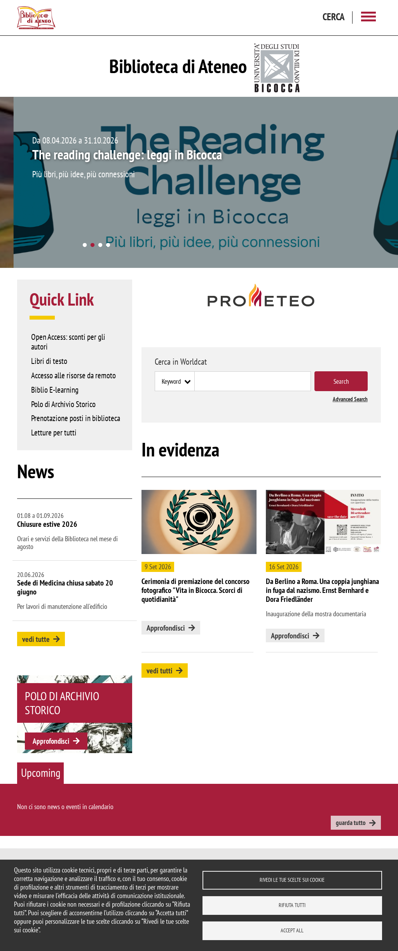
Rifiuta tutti (292, 905)
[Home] (36, 17)
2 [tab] (92, 245)
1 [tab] (85, 245)
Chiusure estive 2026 (47, 524)
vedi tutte (36, 639)
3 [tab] (100, 245)
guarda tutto (351, 822)
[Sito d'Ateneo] (277, 66)
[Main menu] (368, 17)
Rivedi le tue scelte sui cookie (292, 879)
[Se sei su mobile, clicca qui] (261, 295)
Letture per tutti (54, 432)
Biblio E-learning (55, 389)
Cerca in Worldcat (181, 361)
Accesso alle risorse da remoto (73, 375)
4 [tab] (108, 245)
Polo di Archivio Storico (63, 404)
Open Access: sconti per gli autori (68, 341)
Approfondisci (51, 741)
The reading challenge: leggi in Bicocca (113, 154)
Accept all (292, 930)
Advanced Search (350, 399)
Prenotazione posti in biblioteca (75, 418)
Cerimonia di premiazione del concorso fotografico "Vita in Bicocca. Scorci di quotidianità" (195, 590)
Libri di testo (49, 360)
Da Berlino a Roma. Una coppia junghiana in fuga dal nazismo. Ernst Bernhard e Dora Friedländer (322, 590)
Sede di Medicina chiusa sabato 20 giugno (65, 587)
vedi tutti (160, 671)
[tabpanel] (199, 182)
